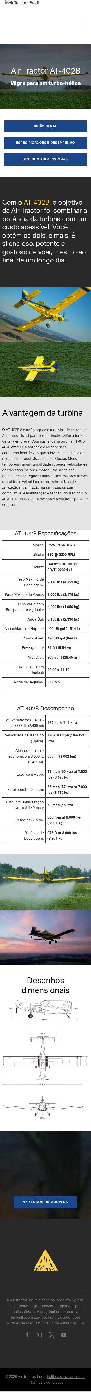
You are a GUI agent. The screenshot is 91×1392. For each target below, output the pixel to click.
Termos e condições (46, 1382)
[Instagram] (39, 1335)
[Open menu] (82, 22)
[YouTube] (64, 1335)
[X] (51, 1335)
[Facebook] (27, 1335)
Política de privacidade (66, 1377)
